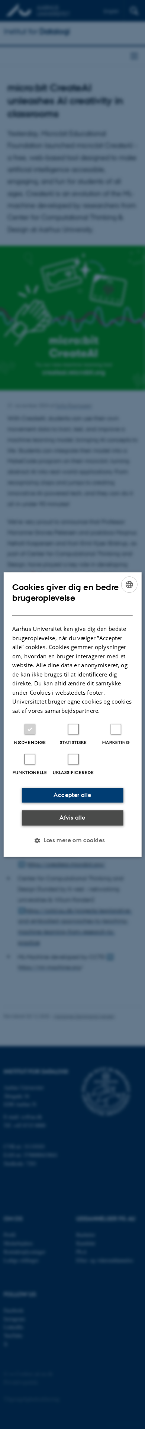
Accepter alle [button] (72, 794)
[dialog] (73, 714)
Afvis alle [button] (72, 817)
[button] (72, 840)
